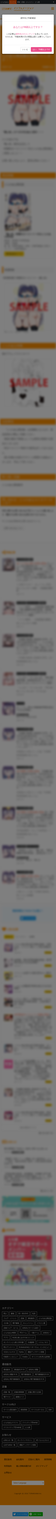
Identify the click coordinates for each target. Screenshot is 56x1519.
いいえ (25, 49)
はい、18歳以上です (41, 49)
